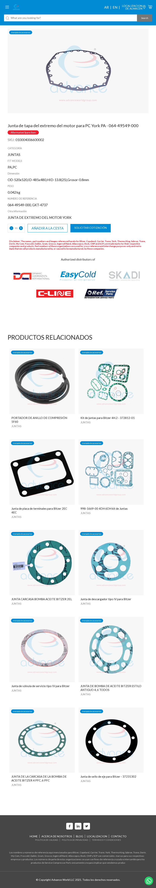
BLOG (79, 836)
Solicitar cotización (90, 227)
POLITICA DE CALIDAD (46, 839)
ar (106, 7)
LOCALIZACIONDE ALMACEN (132, 7)
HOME (34, 836)
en (115, 7)
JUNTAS (16, 426)
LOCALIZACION (97, 836)
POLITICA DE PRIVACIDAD (75, 839)
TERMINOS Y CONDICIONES (106, 839)
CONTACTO (119, 836)
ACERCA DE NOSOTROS (56, 836)
